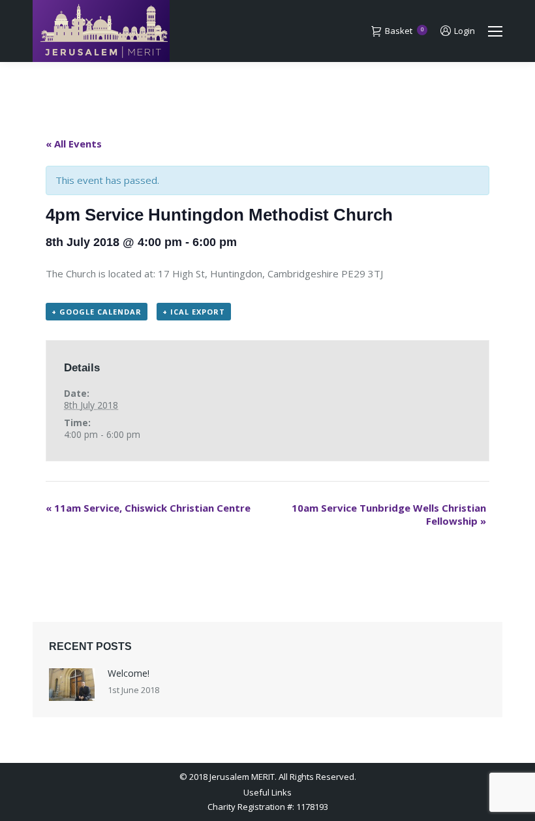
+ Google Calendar (97, 312)
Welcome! (128, 673)
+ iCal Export (193, 312)
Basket (404, 31)
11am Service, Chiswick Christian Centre (148, 507)
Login (464, 31)
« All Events (74, 143)
